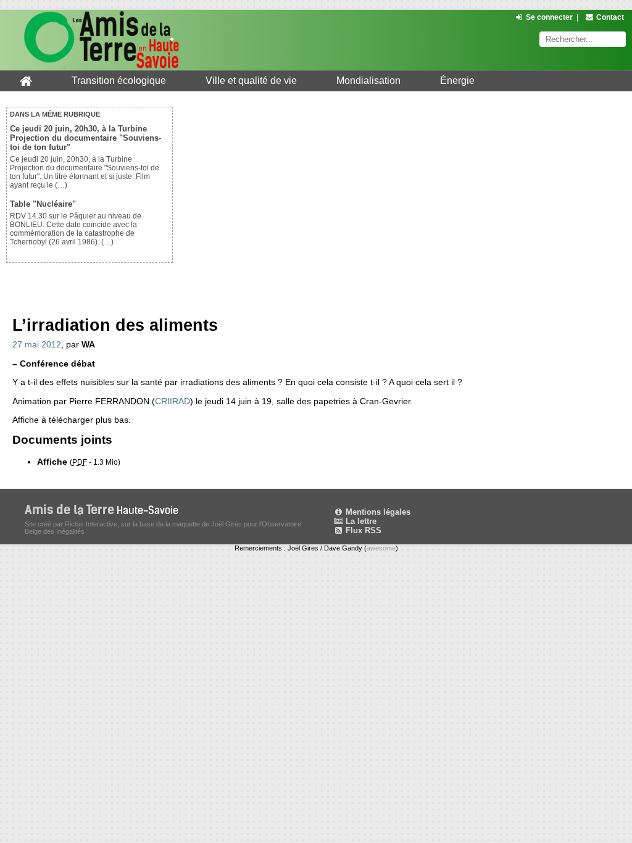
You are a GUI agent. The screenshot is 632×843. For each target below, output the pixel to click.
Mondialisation (368, 80)
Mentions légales (376, 512)
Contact (610, 17)
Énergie (457, 80)
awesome (381, 548)
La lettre (359, 521)
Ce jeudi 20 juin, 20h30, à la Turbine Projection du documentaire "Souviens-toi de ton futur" (85, 138)
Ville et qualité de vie (251, 80)
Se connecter (549, 17)
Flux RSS (362, 530)
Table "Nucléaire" (43, 204)
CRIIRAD (172, 401)
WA (88, 344)
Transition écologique (119, 80)
